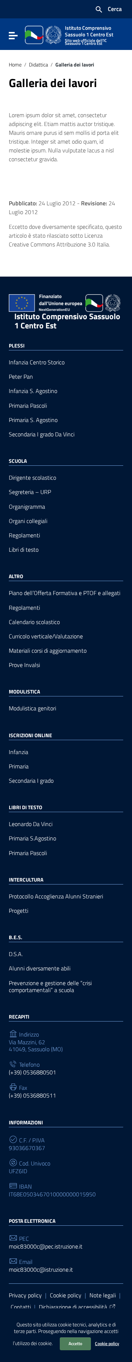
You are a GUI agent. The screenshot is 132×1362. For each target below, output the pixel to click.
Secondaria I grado (31, 780)
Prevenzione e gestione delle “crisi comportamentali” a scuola (50, 987)
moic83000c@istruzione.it (41, 1269)
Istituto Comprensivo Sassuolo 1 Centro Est (67, 321)
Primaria (19, 766)
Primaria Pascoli (28, 405)
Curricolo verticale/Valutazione (46, 636)
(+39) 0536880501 (32, 1072)
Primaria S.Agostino (32, 838)
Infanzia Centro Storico (37, 362)
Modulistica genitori (32, 708)
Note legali (102, 1295)
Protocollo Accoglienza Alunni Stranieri (56, 896)
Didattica (38, 65)
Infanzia (18, 752)
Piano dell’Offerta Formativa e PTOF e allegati (64, 593)
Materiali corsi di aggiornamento (48, 650)
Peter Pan (21, 376)
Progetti (18, 910)
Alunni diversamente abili (39, 968)
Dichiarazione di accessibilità (73, 1306)
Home (15, 65)
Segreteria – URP (30, 492)
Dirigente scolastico (32, 477)
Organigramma (27, 506)
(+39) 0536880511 (32, 1095)
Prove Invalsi (24, 665)
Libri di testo (23, 549)
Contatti (21, 1306)
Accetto (75, 1343)
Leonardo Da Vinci (30, 824)
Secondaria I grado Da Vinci (41, 434)
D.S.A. (16, 954)
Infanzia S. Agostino (33, 391)
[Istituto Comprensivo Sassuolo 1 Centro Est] (43, 34)
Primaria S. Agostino (33, 420)
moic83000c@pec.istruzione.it (45, 1246)
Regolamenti (24, 535)
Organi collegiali (28, 521)
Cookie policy (107, 1343)
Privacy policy (25, 1295)
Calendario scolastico (34, 622)
